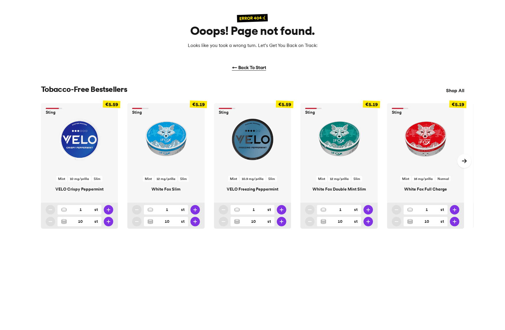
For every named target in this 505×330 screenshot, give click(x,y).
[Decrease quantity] (50, 209)
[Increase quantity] (108, 209)
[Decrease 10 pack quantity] (50, 221)
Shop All (455, 90)
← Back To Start (249, 67)
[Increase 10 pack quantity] (108, 221)
